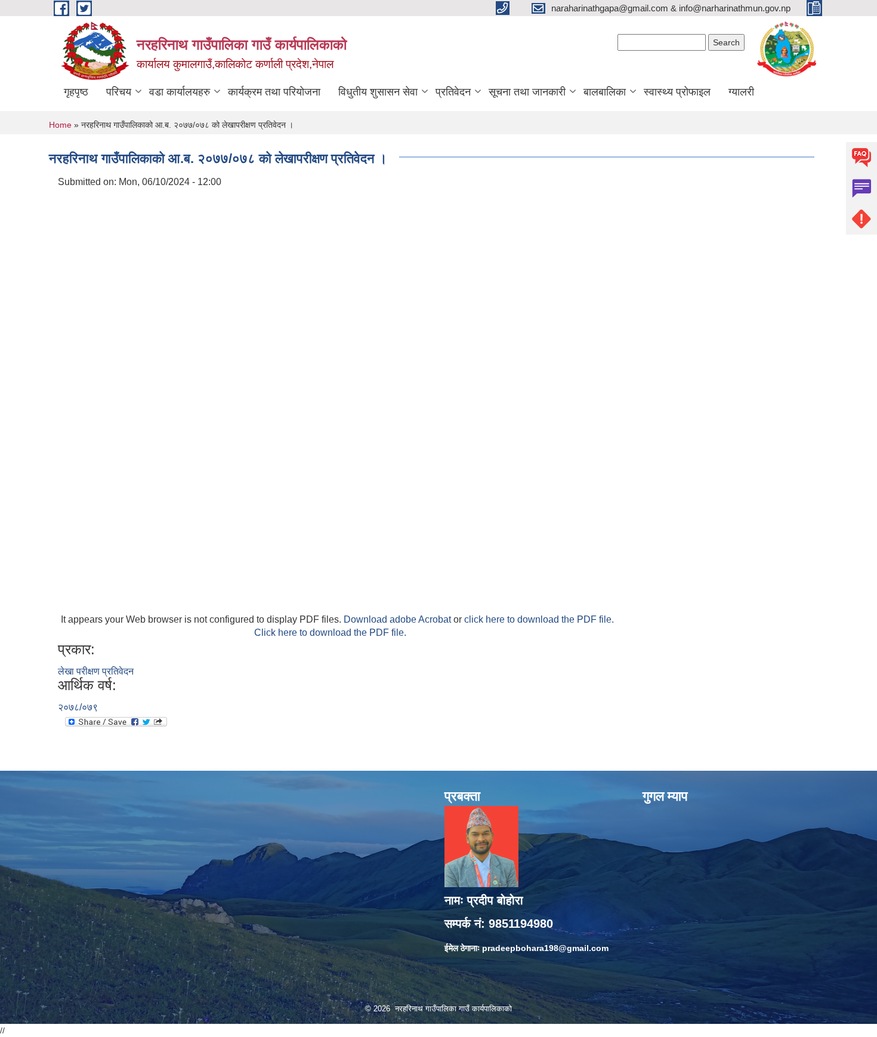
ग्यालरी (741, 92)
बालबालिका (604, 92)
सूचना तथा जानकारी (527, 92)
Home (60, 125)
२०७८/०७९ (78, 707)
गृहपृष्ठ (76, 92)
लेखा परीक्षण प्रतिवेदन (96, 671)
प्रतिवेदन (453, 92)
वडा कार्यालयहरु (179, 92)
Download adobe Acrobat (398, 619)
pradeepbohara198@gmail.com (545, 948)
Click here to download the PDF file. (330, 632)
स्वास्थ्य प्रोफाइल (677, 92)
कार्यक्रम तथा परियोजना (274, 92)
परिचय (118, 92)
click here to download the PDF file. (539, 619)
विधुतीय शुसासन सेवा (378, 92)
